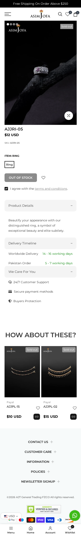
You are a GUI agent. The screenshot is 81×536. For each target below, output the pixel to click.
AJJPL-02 (50, 407)
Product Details (20, 206)
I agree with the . (39, 189)
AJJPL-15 (13, 407)
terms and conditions (51, 189)
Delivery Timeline (22, 243)
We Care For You (21, 272)
